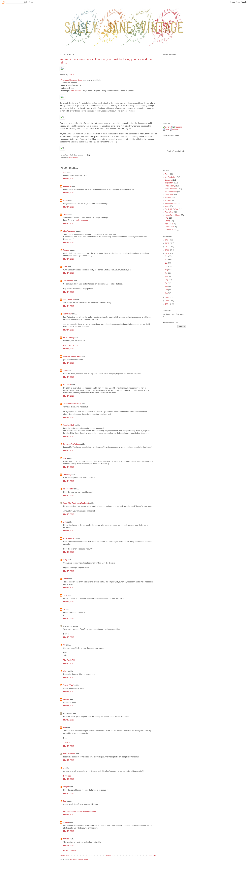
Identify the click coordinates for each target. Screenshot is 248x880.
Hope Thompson (69, 538)
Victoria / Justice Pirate (72, 357)
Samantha (67, 186)
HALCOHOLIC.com (70, 346)
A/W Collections (171, 189)
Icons (167, 206)
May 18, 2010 (68, 793)
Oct (166, 263)
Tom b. (71, 75)
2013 (167, 243)
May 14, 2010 (68, 179)
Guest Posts (169, 227)
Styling (167, 221)
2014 (167, 240)
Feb (166, 290)
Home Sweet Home (172, 215)
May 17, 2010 (68, 760)
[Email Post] (88, 155)
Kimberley (67, 475)
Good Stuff (169, 195)
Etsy (166, 174)
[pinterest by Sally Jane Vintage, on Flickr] (167, 127)
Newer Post (64, 855)
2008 (167, 301)
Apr (166, 283)
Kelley (65, 579)
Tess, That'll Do (69, 300)
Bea (64, 728)
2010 (167, 253)
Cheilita (66, 822)
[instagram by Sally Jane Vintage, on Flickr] (177, 127)
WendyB (66, 699)
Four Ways (169, 212)
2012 (167, 247)
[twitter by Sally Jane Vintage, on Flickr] (166, 129)
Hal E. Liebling (68, 338)
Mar (166, 286)
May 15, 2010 (68, 495)
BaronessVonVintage (71, 444)
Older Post (152, 855)
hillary (65, 671)
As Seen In (169, 224)
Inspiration (169, 183)
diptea (65, 201)
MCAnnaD (67, 385)
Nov (166, 260)
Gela (64, 801)
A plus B (66, 743)
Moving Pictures (171, 203)
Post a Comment (69, 850)
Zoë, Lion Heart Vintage (72, 404)
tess (64, 172)
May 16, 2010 (68, 663)
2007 (167, 304)
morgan (66, 787)
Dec (166, 256)
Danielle (66, 839)
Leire (65, 522)
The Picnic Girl (69, 660)
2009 (167, 297)
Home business (69, 754)
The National (76, 91)
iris (64, 609)
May (166, 280)
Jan (166, 293)
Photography (170, 186)
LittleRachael (68, 281)
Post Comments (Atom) (79, 859)
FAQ (166, 218)
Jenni (65, 371)
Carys (65, 215)
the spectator (68, 489)
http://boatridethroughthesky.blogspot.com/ (79, 811)
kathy (65, 560)
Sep (166, 266)
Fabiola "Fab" (68, 685)
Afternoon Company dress (71, 80)
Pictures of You (171, 230)
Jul (166, 273)
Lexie (65, 595)
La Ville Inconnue (81, 220)
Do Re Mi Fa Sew (172, 209)
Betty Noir (67, 776)
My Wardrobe (73, 157)
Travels (168, 201)
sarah (65, 267)
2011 (167, 250)
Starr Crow (67, 314)
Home (108, 855)
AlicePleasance (69, 231)
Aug (166, 270)
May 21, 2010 (68, 845)
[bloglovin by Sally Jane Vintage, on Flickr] (175, 129)
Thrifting (168, 197)
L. (63, 768)
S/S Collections (171, 192)
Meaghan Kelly (69, 425)
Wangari (66, 250)
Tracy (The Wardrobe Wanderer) (76, 503)
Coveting (168, 180)
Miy (64, 645)
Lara (64, 458)
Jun (166, 276)
